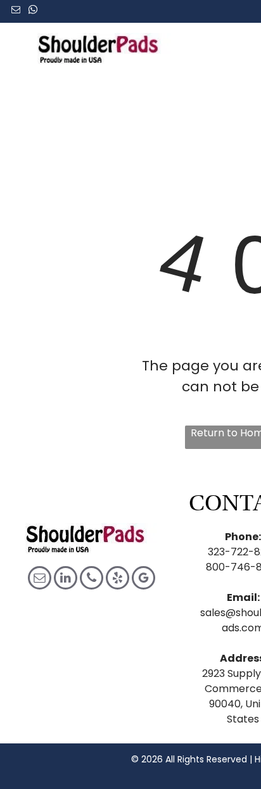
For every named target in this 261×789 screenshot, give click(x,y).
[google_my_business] (143, 579)
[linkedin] (65, 579)
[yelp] (117, 579)
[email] (16, 11)
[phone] (91, 579)
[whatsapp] (33, 11)
